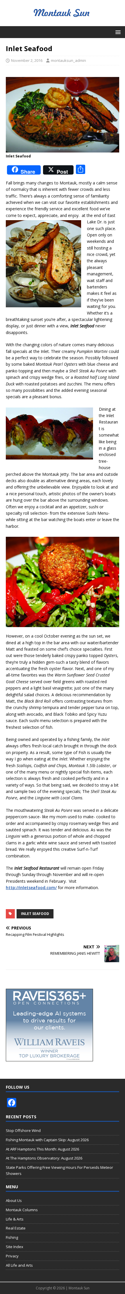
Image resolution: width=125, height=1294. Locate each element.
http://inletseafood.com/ (31, 887)
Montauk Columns (22, 1209)
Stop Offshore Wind (23, 1130)
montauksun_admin (68, 60)
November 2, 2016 (26, 60)
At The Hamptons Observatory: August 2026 (44, 1158)
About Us (14, 1200)
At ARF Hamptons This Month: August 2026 (42, 1149)
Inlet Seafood (35, 913)
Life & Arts (15, 1219)
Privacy (12, 1256)
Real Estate (16, 1228)
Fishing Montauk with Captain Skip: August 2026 (47, 1139)
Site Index (14, 1246)
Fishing (12, 1237)
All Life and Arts (19, 1265)
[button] (117, 32)
